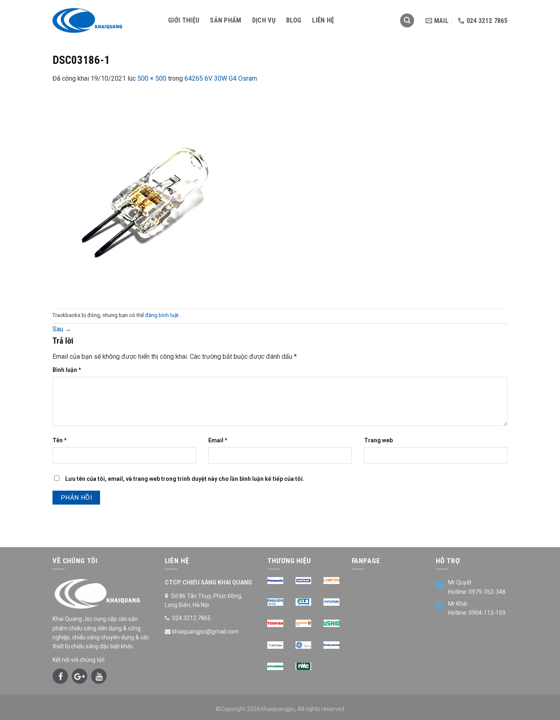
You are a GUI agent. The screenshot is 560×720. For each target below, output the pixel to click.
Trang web (378, 440)
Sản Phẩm (225, 20)
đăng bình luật (162, 315)
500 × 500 (151, 78)
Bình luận (66, 370)
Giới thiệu (183, 20)
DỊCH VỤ (263, 20)
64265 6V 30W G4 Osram (220, 78)
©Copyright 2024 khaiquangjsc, (256, 709)
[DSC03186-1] (154, 195)
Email (218, 440)
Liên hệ (323, 20)
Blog (293, 20)
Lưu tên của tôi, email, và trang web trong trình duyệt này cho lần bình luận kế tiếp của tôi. (184, 478)
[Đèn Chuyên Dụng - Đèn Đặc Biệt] (104, 20)
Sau (61, 329)
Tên (59, 440)
